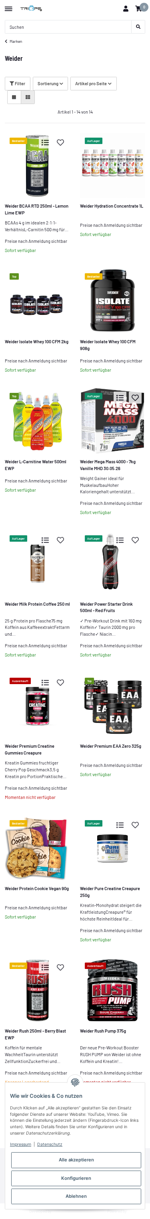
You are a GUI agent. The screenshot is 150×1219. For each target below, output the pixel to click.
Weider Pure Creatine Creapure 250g (110, 892)
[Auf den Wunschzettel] (60, 142)
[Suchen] (138, 27)
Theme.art (61, 1211)
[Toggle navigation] (8, 6)
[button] (126, 9)
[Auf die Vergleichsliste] (45, 142)
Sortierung (48, 83)
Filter (19, 83)
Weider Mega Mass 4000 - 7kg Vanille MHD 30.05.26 (108, 465)
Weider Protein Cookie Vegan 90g (37, 888)
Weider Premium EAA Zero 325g (110, 746)
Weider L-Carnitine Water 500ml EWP (35, 465)
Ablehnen (76, 1196)
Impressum (20, 1144)
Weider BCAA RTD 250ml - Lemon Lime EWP (36, 209)
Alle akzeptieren (76, 1160)
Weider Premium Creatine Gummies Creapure (29, 749)
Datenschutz (49, 1144)
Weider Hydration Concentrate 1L (111, 205)
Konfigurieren (76, 1178)
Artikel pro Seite (91, 83)
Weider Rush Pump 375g (103, 1030)
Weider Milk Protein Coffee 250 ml (37, 603)
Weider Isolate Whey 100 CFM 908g (108, 345)
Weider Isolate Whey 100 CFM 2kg (36, 341)
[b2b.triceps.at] (32, 9)
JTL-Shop (136, 1211)
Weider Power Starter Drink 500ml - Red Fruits (106, 607)
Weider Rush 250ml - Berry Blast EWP (35, 1034)
